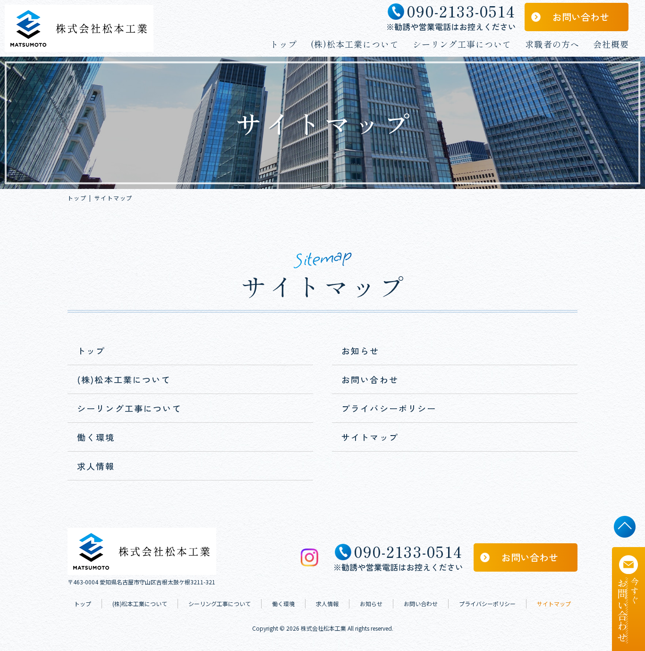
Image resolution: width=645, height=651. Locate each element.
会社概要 (611, 44)
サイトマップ (370, 437)
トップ (283, 44)
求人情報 (96, 466)
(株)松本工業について (355, 44)
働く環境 (96, 437)
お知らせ (360, 350)
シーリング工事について (462, 44)
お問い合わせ (580, 17)
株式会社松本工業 (323, 628)
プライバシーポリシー (389, 408)
